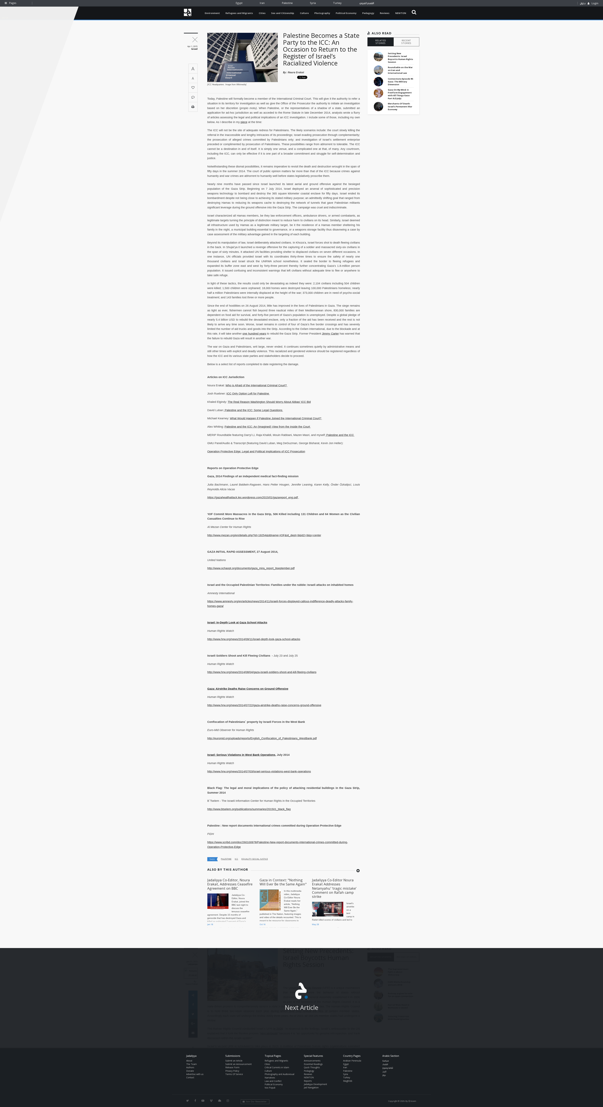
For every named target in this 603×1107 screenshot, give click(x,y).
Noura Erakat (296, 72)
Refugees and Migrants (239, 13)
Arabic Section (390, 1056)
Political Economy (346, 13)
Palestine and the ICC (340, 435)
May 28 (315, 924)
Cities (262, 13)
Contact (190, 1077)
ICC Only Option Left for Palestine (248, 393)
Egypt (239, 3)
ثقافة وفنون (387, 1068)
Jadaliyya (187, 12)
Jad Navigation (311, 1087)
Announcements (312, 1060)
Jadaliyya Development (315, 1084)
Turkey (337, 3)
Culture (304, 13)
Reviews (384, 13)
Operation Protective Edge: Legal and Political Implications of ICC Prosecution (256, 451)
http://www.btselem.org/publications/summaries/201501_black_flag (249, 809)
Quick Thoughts (312, 1067)
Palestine (287, 3)
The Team (191, 1064)
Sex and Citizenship (282, 13)
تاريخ (384, 1071)
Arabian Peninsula (352, 1060)
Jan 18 (210, 924)
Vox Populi (270, 1087)
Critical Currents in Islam (277, 1067)
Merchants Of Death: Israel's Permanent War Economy (400, 106)
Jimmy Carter (330, 333)
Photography (322, 13)
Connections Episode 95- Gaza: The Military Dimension (401, 81)
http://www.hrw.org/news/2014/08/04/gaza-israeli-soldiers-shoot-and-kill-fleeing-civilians (261, 672)
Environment (212, 13)
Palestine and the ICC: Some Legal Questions (253, 410)
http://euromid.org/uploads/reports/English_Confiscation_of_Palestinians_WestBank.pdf (262, 738)
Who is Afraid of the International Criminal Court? (256, 385)
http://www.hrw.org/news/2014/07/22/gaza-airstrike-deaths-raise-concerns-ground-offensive (264, 705)
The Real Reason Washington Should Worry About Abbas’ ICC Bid (269, 401)
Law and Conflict (273, 1081)
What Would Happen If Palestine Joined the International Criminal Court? (276, 418)
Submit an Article (233, 1060)
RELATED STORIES (380, 42)
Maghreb (347, 1080)
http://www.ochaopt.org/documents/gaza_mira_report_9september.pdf (251, 568)
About (189, 1060)
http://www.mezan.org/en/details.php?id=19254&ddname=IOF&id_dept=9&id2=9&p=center (264, 535)
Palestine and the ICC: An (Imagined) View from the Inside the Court (268, 426)
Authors (190, 1067)
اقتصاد (385, 1064)
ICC (236, 859)
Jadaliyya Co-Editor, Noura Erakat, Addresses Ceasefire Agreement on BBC (230, 884)
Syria (313, 3)
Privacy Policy (232, 1070)
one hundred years (254, 333)
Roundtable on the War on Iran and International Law (400, 70)
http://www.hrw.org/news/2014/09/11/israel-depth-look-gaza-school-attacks (253, 639)
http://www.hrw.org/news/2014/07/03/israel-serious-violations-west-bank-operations (259, 771)
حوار (384, 1075)
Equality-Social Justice (255, 859)
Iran (262, 3)
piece (244, 122)
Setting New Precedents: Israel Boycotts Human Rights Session (400, 57)
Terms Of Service (234, 1074)
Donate (190, 1070)
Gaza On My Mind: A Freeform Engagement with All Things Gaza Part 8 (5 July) (400, 94)
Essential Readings (313, 1064)
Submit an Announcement (238, 1064)
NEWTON (400, 13)
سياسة (385, 1061)
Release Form (232, 1067)
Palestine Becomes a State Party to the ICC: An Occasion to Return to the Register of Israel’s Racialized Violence (321, 49)
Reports (308, 1080)
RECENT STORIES (406, 42)
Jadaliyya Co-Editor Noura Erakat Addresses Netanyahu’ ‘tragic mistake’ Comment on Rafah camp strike (334, 888)
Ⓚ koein (412, 1101)
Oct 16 (262, 924)
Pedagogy (368, 13)
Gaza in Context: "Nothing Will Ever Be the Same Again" (283, 882)
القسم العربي (366, 3)
